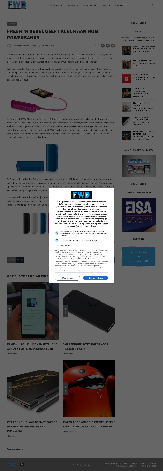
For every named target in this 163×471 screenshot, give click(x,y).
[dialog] (81, 235)
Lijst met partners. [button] (91, 258)
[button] (81, 246)
